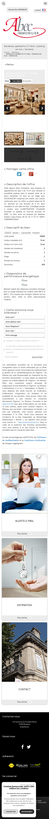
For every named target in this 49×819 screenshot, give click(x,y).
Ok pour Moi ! (26, 812)
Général (8, 233)
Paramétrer (11, 812)
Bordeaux (15, 52)
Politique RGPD (42, 802)
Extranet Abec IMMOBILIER (17, 10)
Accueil (6, 52)
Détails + (16, 233)
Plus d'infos (24, 533)
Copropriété (26, 233)
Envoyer (37, 357)
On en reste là (26, 785)
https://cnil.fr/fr (7, 404)
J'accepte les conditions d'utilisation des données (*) (22, 341)
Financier (36, 233)
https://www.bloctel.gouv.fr (28, 422)
